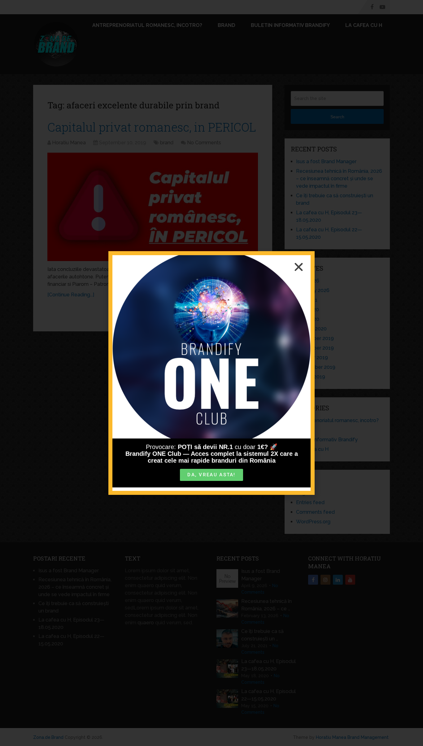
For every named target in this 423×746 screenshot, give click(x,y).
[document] (211, 373)
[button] (298, 267)
